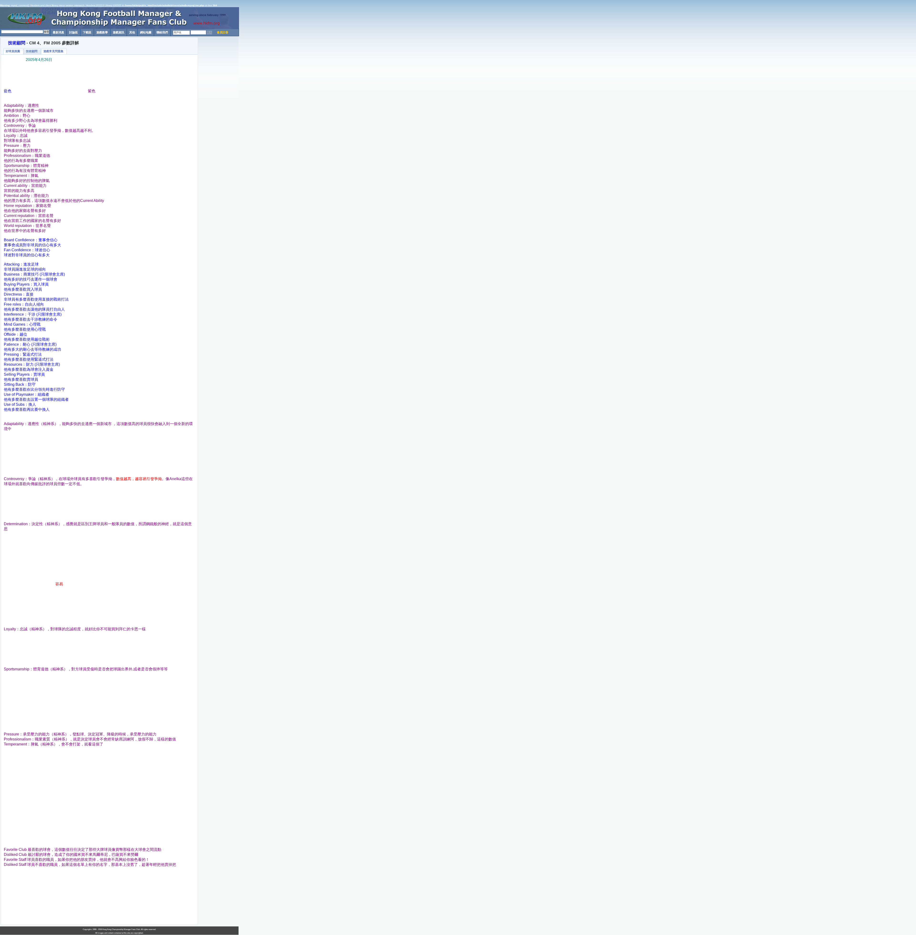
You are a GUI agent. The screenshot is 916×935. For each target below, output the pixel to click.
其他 (132, 32)
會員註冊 (222, 32)
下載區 (87, 32)
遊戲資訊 (118, 32)
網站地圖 (145, 32)
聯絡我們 (162, 32)
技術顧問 (16, 43)
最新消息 (58, 32)
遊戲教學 (102, 32)
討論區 (73, 32)
